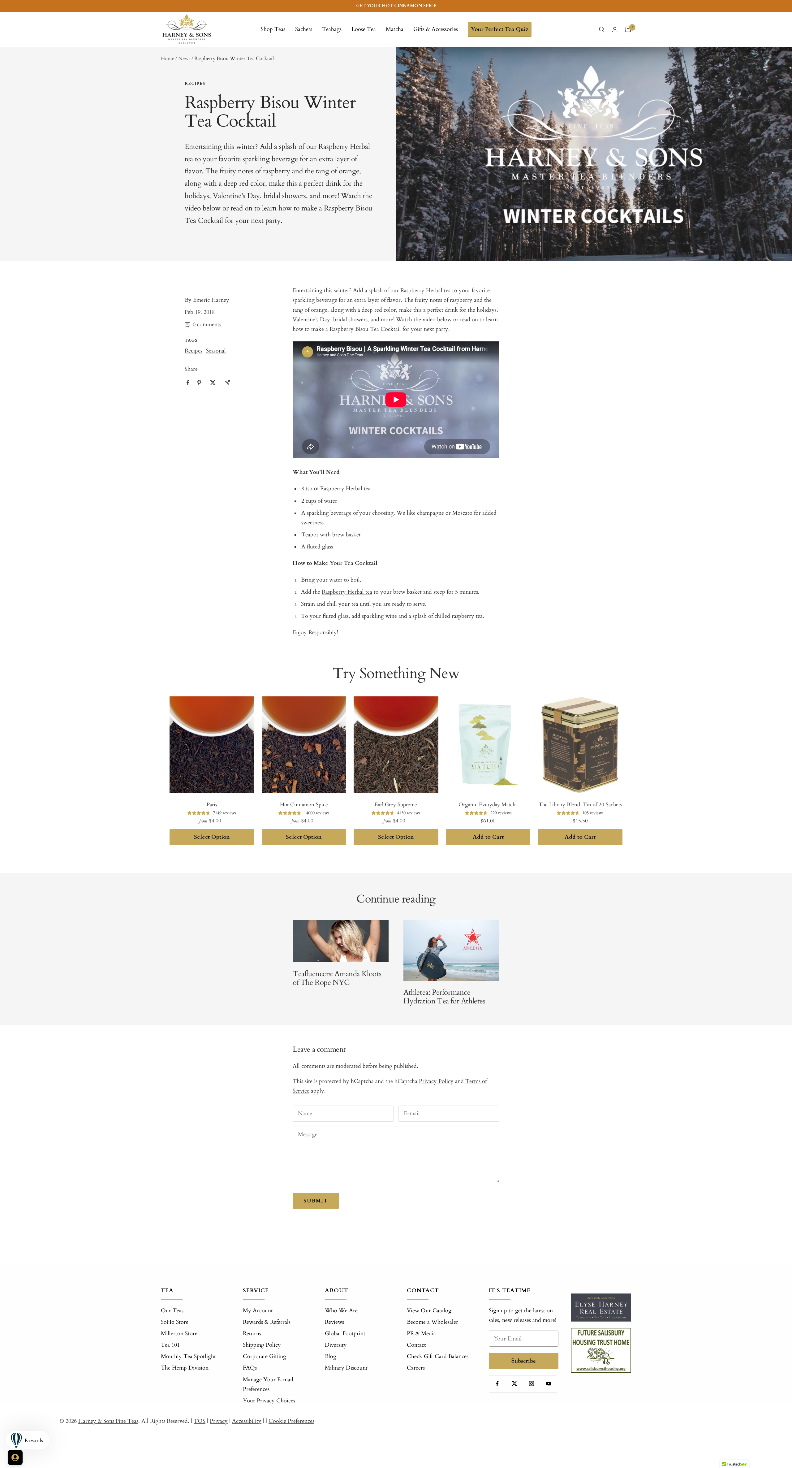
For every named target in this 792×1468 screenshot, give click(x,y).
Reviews (334, 1322)
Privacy (219, 1421)
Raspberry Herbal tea (347, 592)
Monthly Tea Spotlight (188, 1356)
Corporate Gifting (264, 1356)
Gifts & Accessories (435, 29)
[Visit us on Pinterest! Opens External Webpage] (199, 382)
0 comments (207, 324)
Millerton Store (179, 1333)
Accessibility (246, 1421)
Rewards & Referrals (267, 1322)
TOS (199, 1421)
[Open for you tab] (15, 1457)
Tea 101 (170, 1345)
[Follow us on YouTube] (548, 1383)
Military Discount (346, 1368)
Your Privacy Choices (269, 1401)
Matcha (394, 29)
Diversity (336, 1345)
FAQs (250, 1368)
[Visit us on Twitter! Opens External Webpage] (213, 382)
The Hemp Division (185, 1368)
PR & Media (421, 1333)
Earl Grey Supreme (396, 804)
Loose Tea (363, 29)
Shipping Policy (262, 1345)
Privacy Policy (436, 1081)
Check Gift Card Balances (437, 1356)
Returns (252, 1333)
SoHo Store (174, 1322)
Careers (416, 1368)
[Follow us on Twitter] (514, 1383)
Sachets (303, 29)
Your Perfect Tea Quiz (499, 29)
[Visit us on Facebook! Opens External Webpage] (188, 382)
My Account (258, 1310)
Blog (330, 1356)
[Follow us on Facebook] (497, 1383)
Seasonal (216, 351)
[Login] (615, 29)
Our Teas (172, 1310)
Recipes (195, 83)
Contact (416, 1345)
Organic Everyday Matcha (488, 804)
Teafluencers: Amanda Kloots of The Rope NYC (337, 978)
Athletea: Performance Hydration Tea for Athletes (444, 996)
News (184, 58)
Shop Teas (273, 29)
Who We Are (341, 1310)
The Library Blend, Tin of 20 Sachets (580, 804)
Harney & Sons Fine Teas (108, 1421)
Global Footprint (345, 1333)
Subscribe (523, 1360)
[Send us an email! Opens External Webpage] (227, 382)
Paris (212, 804)
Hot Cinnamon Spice (304, 804)
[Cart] (628, 29)
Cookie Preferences (291, 1421)
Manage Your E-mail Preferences (268, 1384)
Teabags (332, 29)
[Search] (602, 29)
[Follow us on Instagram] (531, 1383)
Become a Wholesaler (432, 1322)
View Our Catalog (429, 1310)
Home (167, 58)
